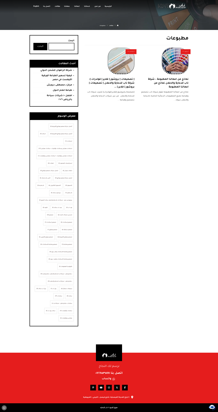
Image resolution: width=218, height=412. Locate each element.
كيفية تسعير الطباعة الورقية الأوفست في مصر (57, 78)
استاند (43, 134)
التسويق (68, 185)
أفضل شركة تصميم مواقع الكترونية (61, 134)
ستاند (69, 296)
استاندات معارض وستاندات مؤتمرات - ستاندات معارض (55, 148)
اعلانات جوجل (67, 170)
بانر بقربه (40, 185)
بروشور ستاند (56, 193)
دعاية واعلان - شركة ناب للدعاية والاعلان (60, 281)
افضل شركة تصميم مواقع (63, 178)
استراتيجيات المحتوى (65, 163)
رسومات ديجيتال (66, 288)
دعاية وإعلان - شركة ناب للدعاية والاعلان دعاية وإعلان (56, 274)
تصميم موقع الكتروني (46, 237)
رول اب (53, 288)
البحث (71, 41)
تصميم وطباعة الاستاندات (48, 244)
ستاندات (58, 296)
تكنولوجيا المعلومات (65, 266)
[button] (125, 387)
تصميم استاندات (50, 222)
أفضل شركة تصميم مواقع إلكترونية (61, 126)
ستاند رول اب (50, 310)
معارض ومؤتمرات (66, 318)
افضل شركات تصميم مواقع (49, 170)
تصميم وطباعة (67, 244)
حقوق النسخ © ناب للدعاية (109, 407)
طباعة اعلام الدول (62, 90)
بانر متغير (68, 193)
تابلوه (45, 207)
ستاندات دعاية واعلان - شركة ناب (62, 303)
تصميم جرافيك (67, 229)
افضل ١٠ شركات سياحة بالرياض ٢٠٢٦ (59, 97)
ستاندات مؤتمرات (66, 310)
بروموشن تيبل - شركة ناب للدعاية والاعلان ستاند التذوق (55, 200)
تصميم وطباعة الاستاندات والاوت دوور (60, 259)
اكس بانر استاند (45, 178)
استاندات (68, 141)
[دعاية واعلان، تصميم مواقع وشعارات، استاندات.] (177, 6)
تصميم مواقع (52, 229)
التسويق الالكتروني (55, 185)
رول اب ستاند (41, 288)
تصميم (50, 215)
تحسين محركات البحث (65, 215)
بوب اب (69, 207)
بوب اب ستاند (57, 207)
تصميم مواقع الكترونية (65, 237)
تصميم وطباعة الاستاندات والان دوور (61, 252)
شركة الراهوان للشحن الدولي (56, 70)
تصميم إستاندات (66, 222)
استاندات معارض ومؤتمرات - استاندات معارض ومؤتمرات (55, 156)
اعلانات (51, 163)
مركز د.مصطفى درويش (59, 85)
